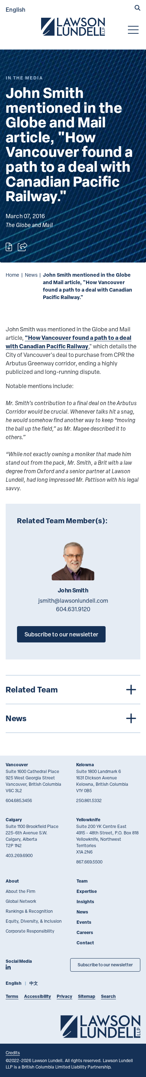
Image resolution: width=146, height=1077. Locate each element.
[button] (137, 8)
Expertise (87, 891)
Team (82, 881)
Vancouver (17, 765)
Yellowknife (88, 820)
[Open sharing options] (22, 247)
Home (12, 274)
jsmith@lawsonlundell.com (73, 600)
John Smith (73, 590)
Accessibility (37, 996)
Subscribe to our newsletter (61, 634)
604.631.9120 (73, 609)
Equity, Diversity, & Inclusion (34, 921)
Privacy (64, 996)
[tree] (73, 704)
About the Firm (20, 891)
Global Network (21, 901)
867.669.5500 (89, 862)
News (31, 274)
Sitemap (86, 996)
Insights (85, 902)
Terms (12, 996)
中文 (33, 983)
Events (84, 922)
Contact (85, 943)
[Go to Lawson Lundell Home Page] (73, 26)
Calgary (14, 820)
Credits (13, 1052)
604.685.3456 (19, 800)
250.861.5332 (89, 800)
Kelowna (85, 765)
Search (108, 996)
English (16, 9)
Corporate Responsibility (30, 931)
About (12, 881)
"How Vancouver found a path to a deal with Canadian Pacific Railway (68, 341)
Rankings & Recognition (29, 911)
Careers (85, 932)
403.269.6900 (19, 855)
